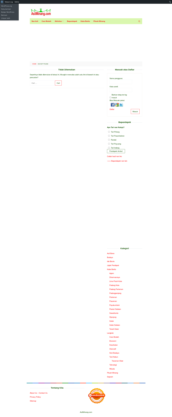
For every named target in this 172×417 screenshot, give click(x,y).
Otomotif (112, 349)
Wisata (112, 368)
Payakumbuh (114, 305)
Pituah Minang (112, 372)
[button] (113, 104)
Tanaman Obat (117, 361)
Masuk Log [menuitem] (9, 2)
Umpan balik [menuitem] (5, 18)
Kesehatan (113, 345)
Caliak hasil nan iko (114, 156)
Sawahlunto (113, 313)
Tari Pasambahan (117, 136)
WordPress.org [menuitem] (6, 6)
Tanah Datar (114, 329)
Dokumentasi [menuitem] (6, 9)
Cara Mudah (114, 337)
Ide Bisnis (111, 261)
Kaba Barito (111, 269)
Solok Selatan (114, 325)
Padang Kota (114, 285)
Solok (111, 321)
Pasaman (113, 301)
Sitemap (33, 401)
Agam (111, 273)
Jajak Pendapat (113, 265)
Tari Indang (115, 147)
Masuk (135, 111)
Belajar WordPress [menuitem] (7, 12)
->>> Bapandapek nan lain (117, 161)
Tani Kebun (113, 357)
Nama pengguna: (116, 78)
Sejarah (110, 376)
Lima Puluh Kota (115, 281)
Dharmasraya (114, 277)
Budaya (110, 257)
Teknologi (113, 364)
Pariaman (113, 297)
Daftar (112, 109)
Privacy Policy (35, 397)
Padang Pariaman (116, 289)
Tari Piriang (115, 132)
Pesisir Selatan (115, 309)
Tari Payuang (116, 143)
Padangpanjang (115, 293)
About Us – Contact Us (39, 393)
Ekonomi (112, 341)
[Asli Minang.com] (41, 11)
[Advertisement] (86, 42)
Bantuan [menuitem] (4, 15)
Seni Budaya (114, 353)
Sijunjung (112, 317)
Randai (113, 139)
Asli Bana (110, 253)
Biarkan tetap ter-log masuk (119, 96)
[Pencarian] (139, 21)
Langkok (110, 333)
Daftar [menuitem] (17, 2)
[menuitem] (2, 2)
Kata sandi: (114, 86)
